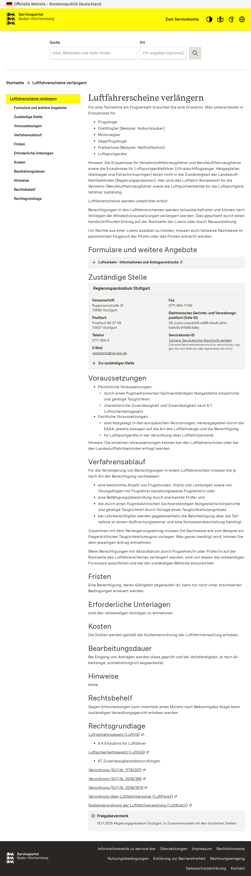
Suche (55, 42)
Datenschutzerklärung (206, 868)
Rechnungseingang (227, 858)
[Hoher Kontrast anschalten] (209, 19)
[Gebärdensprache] (231, 19)
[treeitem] (43, 98)
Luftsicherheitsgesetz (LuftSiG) (119, 752)
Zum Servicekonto (182, 19)
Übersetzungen (174, 848)
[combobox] (93, 53)
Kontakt (238, 868)
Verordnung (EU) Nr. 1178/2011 (117, 769)
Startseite (15, 83)
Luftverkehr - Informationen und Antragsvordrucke (140, 262)
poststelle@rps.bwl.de (109, 353)
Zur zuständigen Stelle (116, 363)
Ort (142, 42)
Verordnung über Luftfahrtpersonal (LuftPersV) (133, 796)
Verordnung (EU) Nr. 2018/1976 (118, 787)
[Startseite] (30, 19)
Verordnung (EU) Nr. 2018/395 (117, 778)
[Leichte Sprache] (220, 19)
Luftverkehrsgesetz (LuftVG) (116, 734)
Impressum (202, 848)
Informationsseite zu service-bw (126, 848)
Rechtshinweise (230, 848)
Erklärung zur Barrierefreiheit (179, 858)
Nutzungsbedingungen (128, 858)
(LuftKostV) (140, 805)
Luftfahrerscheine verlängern (59, 83)
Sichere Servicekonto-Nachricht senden (200, 340)
